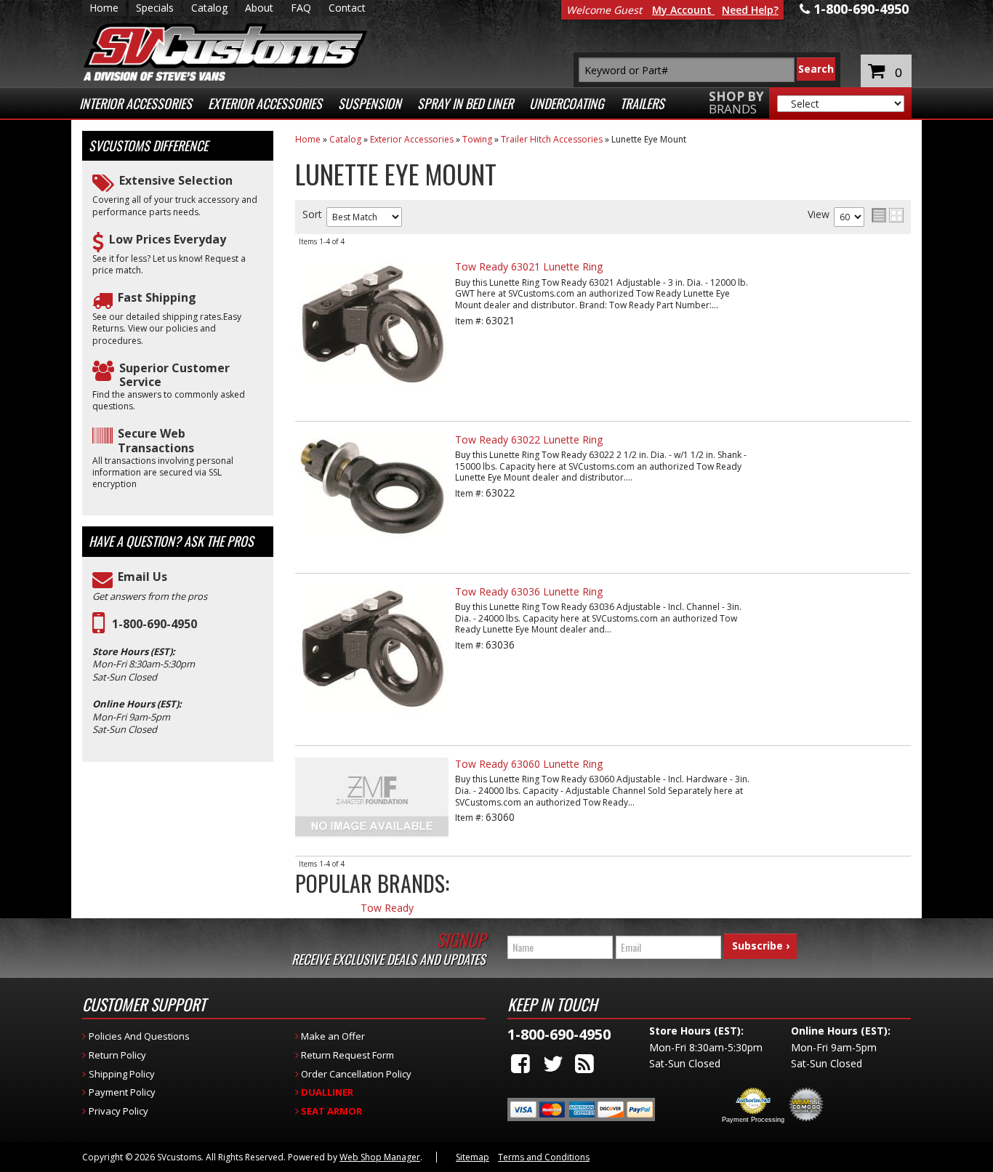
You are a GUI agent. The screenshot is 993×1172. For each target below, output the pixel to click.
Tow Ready (387, 908)
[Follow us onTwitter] (553, 1063)
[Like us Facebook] (520, 1063)
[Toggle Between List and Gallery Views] (888, 215)
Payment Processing (753, 1119)
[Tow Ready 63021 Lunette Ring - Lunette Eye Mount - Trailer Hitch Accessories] (372, 397)
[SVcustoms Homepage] (225, 59)
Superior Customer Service (174, 375)
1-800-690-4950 (154, 624)
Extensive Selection (176, 181)
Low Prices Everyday (167, 239)
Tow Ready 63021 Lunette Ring (529, 266)
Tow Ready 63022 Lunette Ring (529, 439)
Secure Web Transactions (156, 440)
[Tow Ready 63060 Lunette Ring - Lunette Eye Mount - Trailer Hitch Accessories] (440, 692)
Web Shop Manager (379, 1157)
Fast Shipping (157, 298)
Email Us (142, 577)
